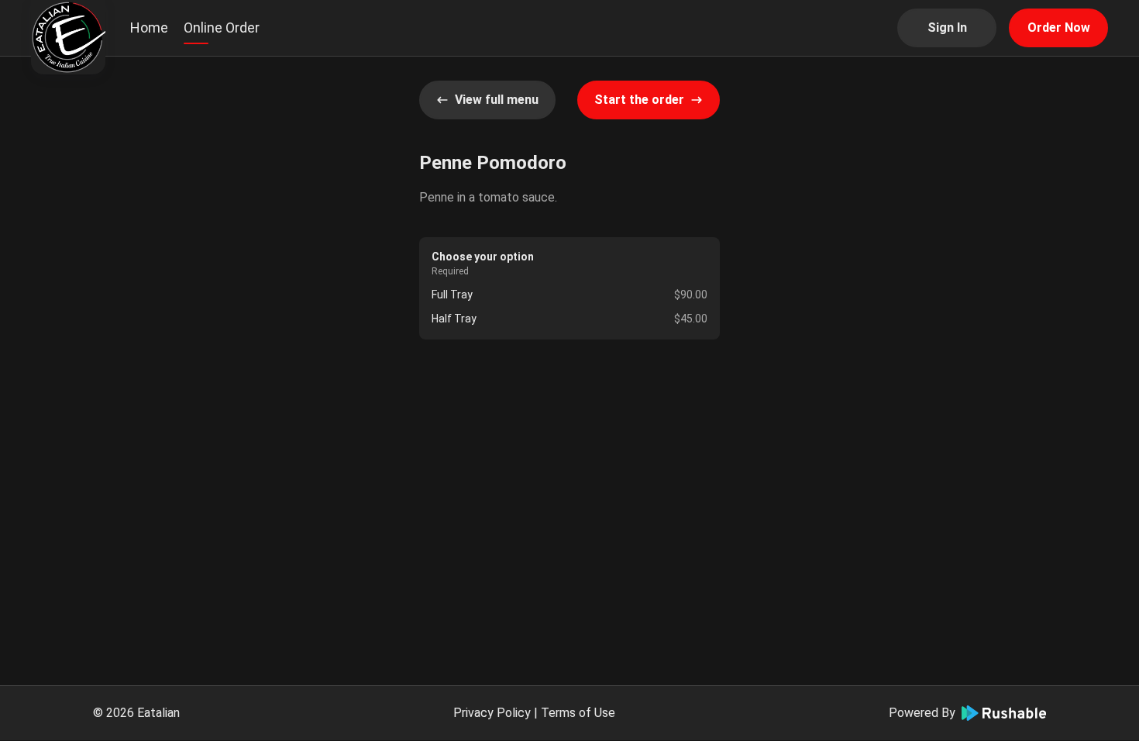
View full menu (497, 99)
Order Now (1058, 27)
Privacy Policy (492, 712)
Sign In (947, 27)
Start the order (639, 99)
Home (149, 27)
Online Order (222, 27)
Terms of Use (578, 712)
